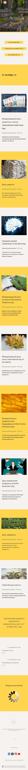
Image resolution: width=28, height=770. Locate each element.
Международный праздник (9, 248)
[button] (2, 2)
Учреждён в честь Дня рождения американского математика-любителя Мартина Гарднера (13, 254)
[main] (14, 13)
